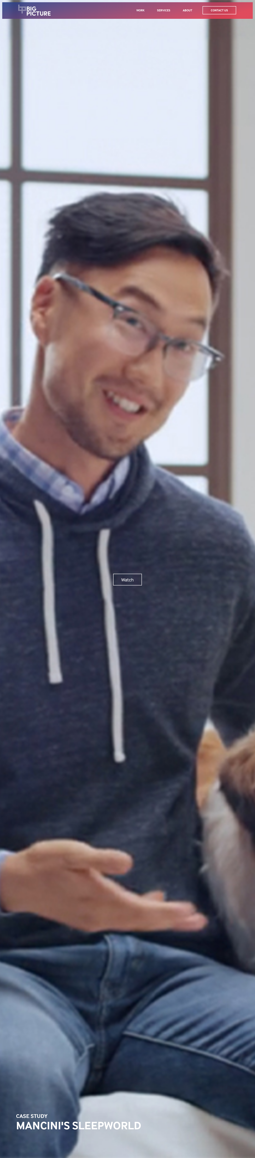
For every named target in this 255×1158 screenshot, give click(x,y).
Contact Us (219, 10)
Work (140, 10)
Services (163, 10)
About (187, 10)
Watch (127, 580)
